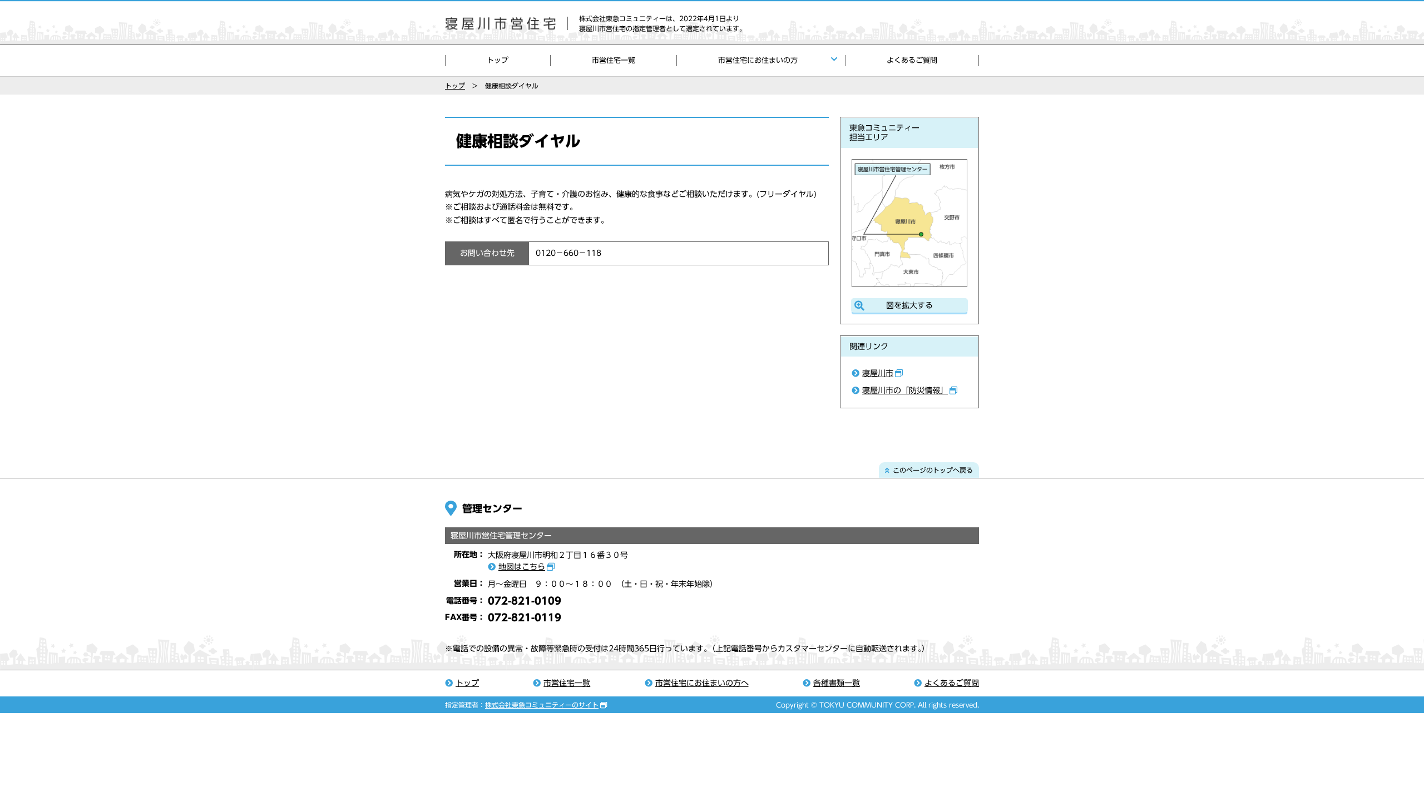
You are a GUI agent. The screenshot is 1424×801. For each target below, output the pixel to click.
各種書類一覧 (836, 683)
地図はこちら (521, 567)
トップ (497, 60)
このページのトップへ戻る (933, 470)
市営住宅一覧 (613, 60)
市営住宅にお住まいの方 (758, 60)
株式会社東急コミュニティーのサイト (542, 704)
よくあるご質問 (912, 60)
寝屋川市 (877, 373)
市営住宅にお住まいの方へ (702, 683)
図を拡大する (909, 305)
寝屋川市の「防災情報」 (905, 390)
